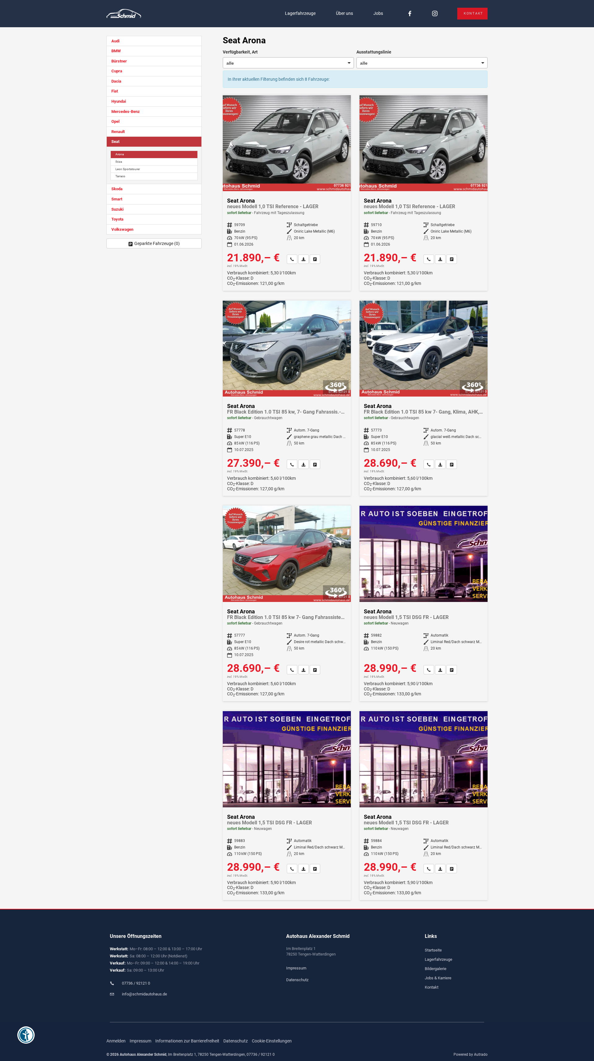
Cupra (116, 71)
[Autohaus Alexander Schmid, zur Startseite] (123, 14)
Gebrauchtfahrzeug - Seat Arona (287, 398)
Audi (115, 41)
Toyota (117, 219)
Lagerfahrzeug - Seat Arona (287, 193)
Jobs (378, 13)
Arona (119, 154)
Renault (118, 131)
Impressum (296, 968)
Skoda (117, 189)
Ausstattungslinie (373, 51)
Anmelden (116, 1040)
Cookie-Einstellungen (272, 1040)
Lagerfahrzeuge (300, 13)
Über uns (344, 13)
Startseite (433, 950)
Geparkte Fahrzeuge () (157, 243)
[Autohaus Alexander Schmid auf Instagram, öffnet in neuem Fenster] (435, 14)
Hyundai (118, 101)
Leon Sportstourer (127, 169)
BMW (116, 51)
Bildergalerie (435, 968)
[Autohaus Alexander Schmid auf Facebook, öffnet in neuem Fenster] (410, 14)
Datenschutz (297, 979)
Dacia (116, 81)
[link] (292, 259)
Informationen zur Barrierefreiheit (187, 1040)
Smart (116, 199)
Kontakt (473, 13)
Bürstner (119, 61)
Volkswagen (122, 229)
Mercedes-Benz (125, 111)
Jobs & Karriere (438, 978)
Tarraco (120, 176)
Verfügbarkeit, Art (240, 51)
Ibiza (118, 161)
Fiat (114, 91)
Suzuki (117, 209)
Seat (115, 141)
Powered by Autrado (471, 1054)
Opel (115, 121)
